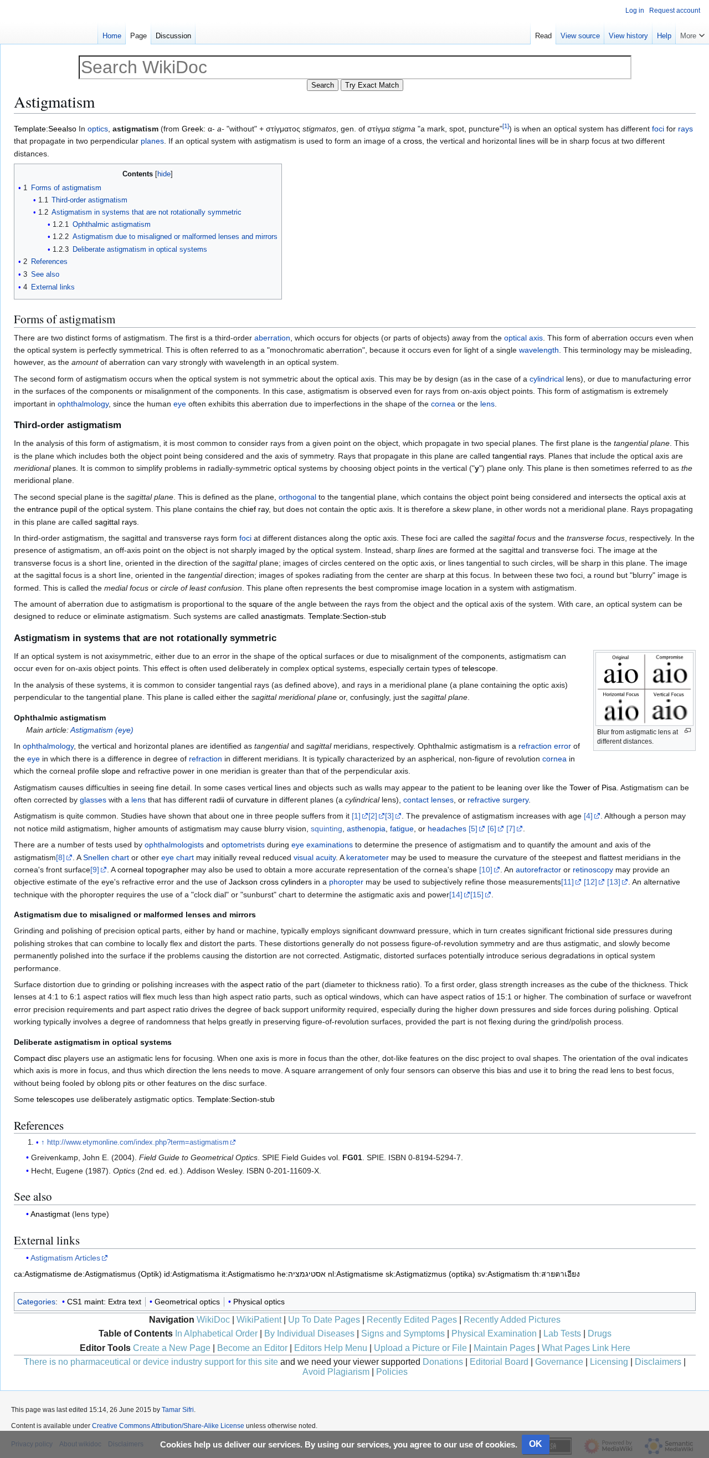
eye (179, 403)
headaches (447, 828)
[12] (590, 881)
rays (685, 128)
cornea (443, 403)
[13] (613, 881)
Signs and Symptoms (403, 1333)
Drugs (600, 1333)
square (261, 604)
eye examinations (322, 844)
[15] (477, 894)
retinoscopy (593, 869)
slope (110, 770)
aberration (272, 337)
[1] (356, 815)
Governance (559, 1361)
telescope (479, 668)
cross (412, 140)
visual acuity (315, 857)
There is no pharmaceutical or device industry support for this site (151, 1361)
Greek (192, 128)
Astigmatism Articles (65, 1257)
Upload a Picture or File (420, 1348)
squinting (326, 828)
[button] (692, 33)
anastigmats (282, 616)
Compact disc (37, 1058)
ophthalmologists (174, 844)
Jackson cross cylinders (270, 881)
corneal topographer (153, 869)
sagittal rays (116, 521)
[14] (456, 894)
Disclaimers (658, 1361)
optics (98, 128)
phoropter (346, 881)
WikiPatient (259, 1319)
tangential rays (518, 455)
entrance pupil (52, 509)
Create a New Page (171, 1348)
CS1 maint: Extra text (104, 1301)
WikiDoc (213, 1319)
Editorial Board (499, 1361)
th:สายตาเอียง (556, 1273)
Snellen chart (106, 857)
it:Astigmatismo (248, 1273)
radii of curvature (239, 799)
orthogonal (297, 496)
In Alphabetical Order (216, 1333)
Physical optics (259, 1301)
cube (599, 984)
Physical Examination (494, 1333)
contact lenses (428, 799)
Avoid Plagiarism (335, 1371)
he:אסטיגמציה (301, 1273)
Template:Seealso (45, 128)
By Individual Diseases (309, 1333)
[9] (94, 869)
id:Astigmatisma (191, 1273)
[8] (60, 857)
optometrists (243, 844)
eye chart (177, 857)
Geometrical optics (187, 1301)
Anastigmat (50, 1214)
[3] (389, 815)
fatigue (402, 828)
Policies (392, 1371)
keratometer (367, 857)
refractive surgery (497, 799)
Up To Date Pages (324, 1319)
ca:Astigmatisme (42, 1273)
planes (152, 140)
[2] (372, 815)
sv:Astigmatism (503, 1273)
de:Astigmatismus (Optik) (118, 1273)
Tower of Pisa (592, 787)
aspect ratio (260, 984)
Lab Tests (562, 1333)
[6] (491, 828)
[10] (485, 869)
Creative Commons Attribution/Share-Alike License (168, 1426)
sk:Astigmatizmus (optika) (430, 1273)
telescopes (55, 1099)
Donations (443, 1361)
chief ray (254, 509)
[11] (567, 881)
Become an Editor (252, 1348)
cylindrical (547, 378)
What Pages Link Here (586, 1348)
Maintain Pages (504, 1348)
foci (658, 128)
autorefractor (538, 869)
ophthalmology (83, 403)
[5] (473, 828)
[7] (510, 828)
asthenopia (366, 828)
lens (487, 403)
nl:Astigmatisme (355, 1273)
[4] (588, 815)
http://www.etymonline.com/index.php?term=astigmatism (138, 1142)
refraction (205, 758)
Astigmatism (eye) (101, 729)
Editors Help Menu (330, 1348)
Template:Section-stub (347, 616)
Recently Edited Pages (412, 1319)
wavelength (539, 350)
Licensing (609, 1361)
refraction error (544, 745)
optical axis (523, 337)
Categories (36, 1301)
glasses (93, 799)
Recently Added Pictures (512, 1319)
